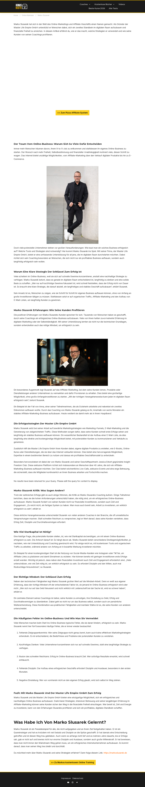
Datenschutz (78, 778)
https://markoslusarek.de (115, 753)
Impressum (66, 778)
